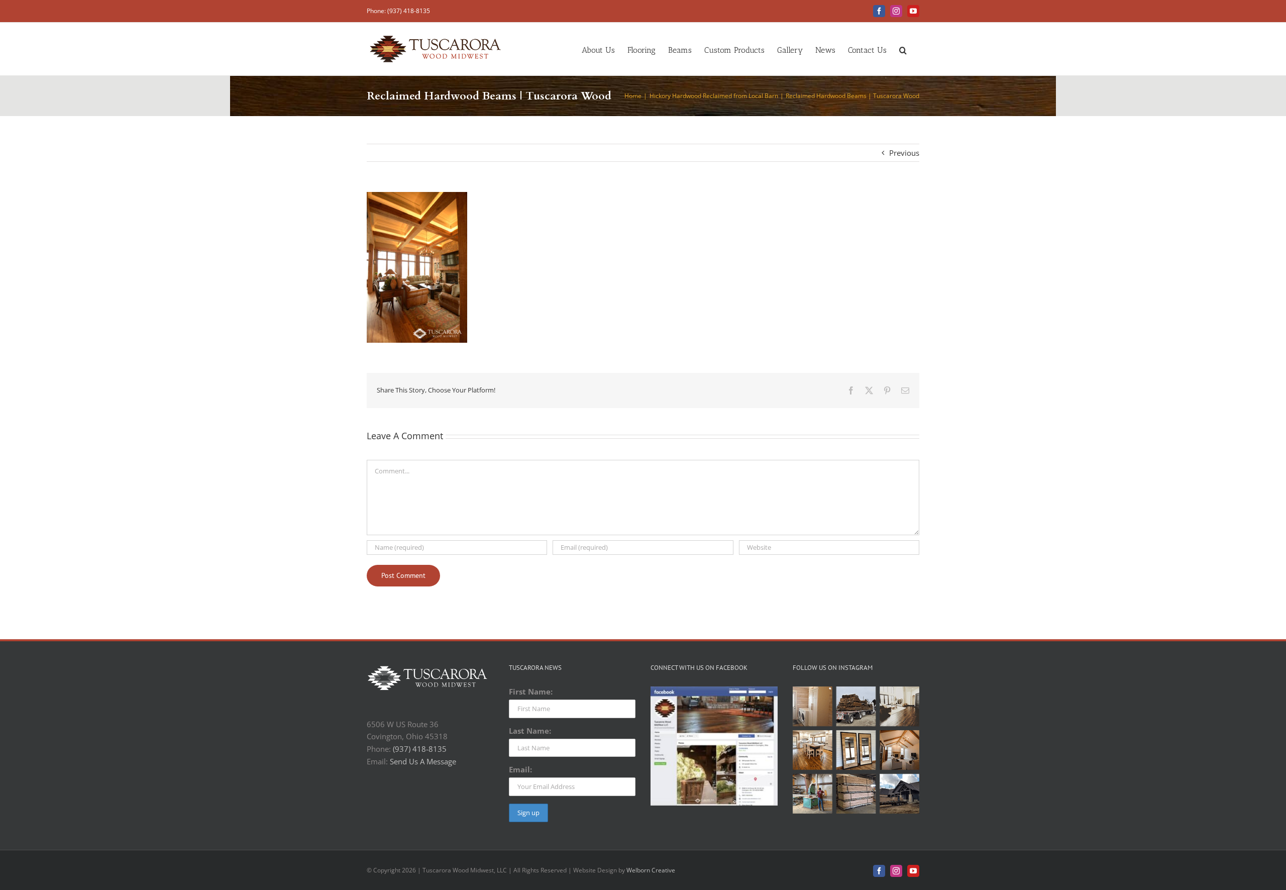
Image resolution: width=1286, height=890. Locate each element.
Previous (904, 153)
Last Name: (530, 731)
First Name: (531, 691)
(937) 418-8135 (420, 749)
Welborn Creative (650, 870)
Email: (520, 769)
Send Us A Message (423, 761)
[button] (903, 49)
